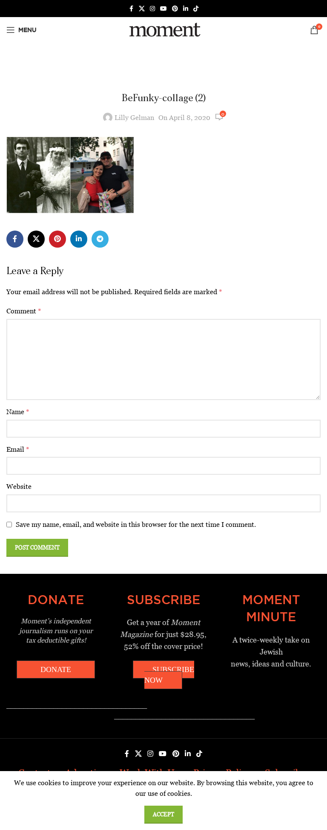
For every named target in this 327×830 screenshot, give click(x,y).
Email (17, 449)
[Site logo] (163, 29)
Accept (163, 814)
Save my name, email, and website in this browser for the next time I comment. (136, 524)
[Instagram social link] (152, 9)
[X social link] (141, 9)
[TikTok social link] (196, 9)
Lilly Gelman (134, 118)
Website (19, 486)
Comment (23, 311)
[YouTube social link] (163, 9)
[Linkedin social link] (186, 9)
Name (17, 412)
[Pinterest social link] (175, 9)
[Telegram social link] (100, 239)
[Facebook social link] (131, 9)
